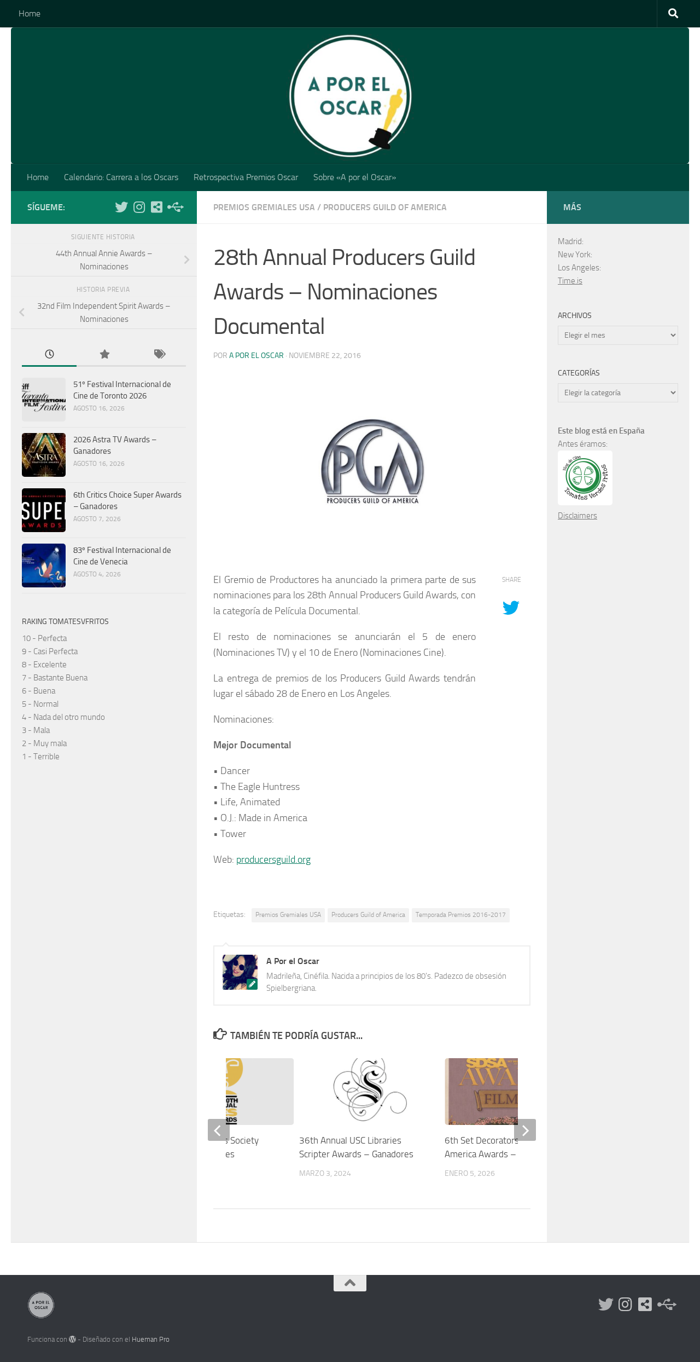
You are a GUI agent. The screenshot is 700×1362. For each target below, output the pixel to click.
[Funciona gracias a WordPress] (72, 1339)
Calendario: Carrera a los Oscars (121, 177)
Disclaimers (577, 516)
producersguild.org (273, 859)
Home (29, 13)
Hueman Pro (151, 1339)
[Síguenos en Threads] (173, 206)
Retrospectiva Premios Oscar (246, 177)
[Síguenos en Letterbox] (156, 206)
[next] (525, 1130)
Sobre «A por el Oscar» (354, 177)
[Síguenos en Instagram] (138, 206)
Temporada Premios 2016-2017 (461, 915)
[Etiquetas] (158, 355)
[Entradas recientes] (49, 355)
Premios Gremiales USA (264, 207)
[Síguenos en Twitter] (121, 206)
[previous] (219, 1130)
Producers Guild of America (385, 207)
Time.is (570, 281)
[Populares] (104, 355)
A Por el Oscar (256, 355)
